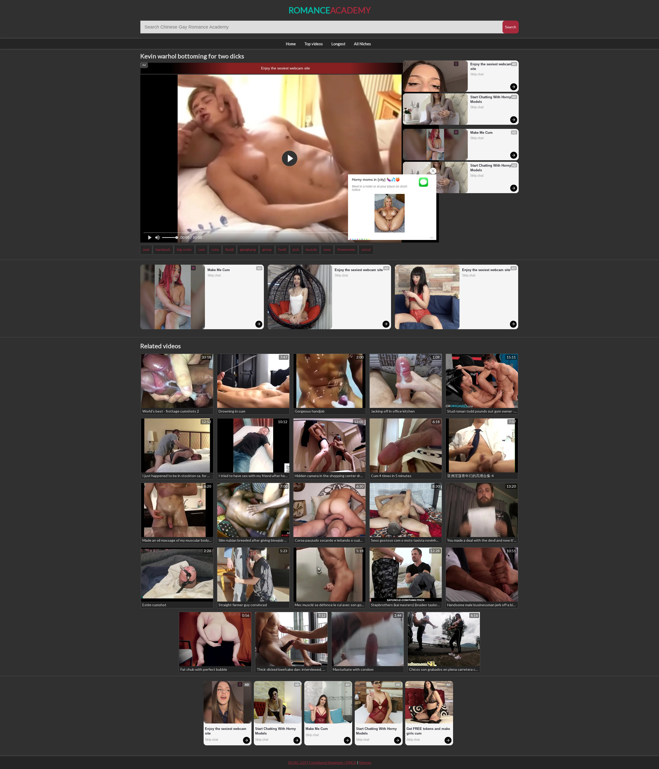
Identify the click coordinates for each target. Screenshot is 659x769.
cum (201, 249)
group (267, 249)
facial (229, 249)
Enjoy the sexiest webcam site (285, 68)
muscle (311, 249)
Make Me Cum (481, 133)
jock (296, 249)
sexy (327, 249)
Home (291, 43)
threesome (346, 249)
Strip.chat (476, 74)
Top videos (313, 43)
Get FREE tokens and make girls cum (428, 731)
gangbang (248, 249)
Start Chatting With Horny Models (491, 99)
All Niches (362, 43)
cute (215, 249)
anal (146, 249)
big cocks (184, 249)
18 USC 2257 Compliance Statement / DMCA (322, 763)
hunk (282, 249)
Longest (338, 43)
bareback (163, 249)
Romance (330, 10)
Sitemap (365, 763)
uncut (366, 249)
